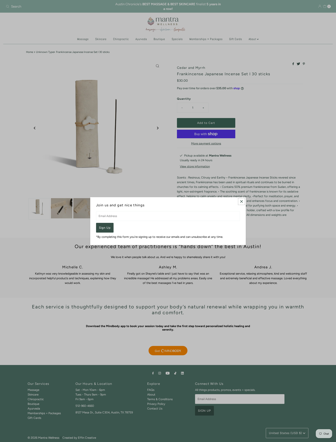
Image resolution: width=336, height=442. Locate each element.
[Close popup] (241, 201)
